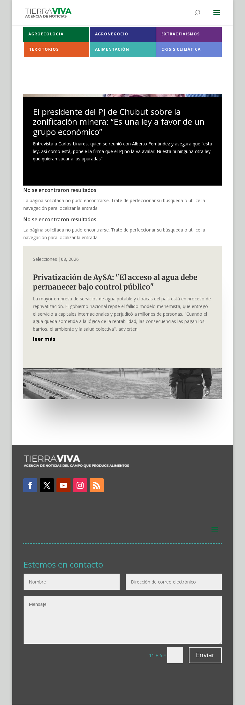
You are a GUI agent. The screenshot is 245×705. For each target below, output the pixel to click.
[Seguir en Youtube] (63, 485)
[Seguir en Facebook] (30, 485)
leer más (44, 338)
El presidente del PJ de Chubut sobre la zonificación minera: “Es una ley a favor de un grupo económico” (118, 121)
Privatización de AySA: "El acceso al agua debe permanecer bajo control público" (115, 282)
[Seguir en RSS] (97, 485)
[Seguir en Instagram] (80, 485)
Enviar (205, 654)
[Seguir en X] (47, 485)
